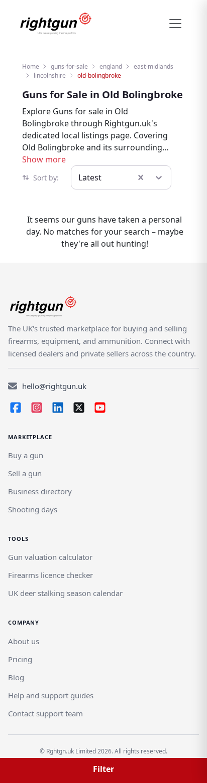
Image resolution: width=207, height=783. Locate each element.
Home (30, 66)
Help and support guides (50, 695)
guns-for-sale (69, 66)
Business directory (40, 491)
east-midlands (153, 66)
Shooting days (32, 509)
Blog (16, 677)
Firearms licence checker (50, 575)
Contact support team (45, 713)
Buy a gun (25, 455)
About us (23, 641)
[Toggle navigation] (175, 23)
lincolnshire (50, 75)
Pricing (20, 659)
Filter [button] (103, 768)
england (110, 66)
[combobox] (79, 177)
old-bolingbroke (99, 75)
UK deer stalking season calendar (65, 593)
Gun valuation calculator (50, 557)
